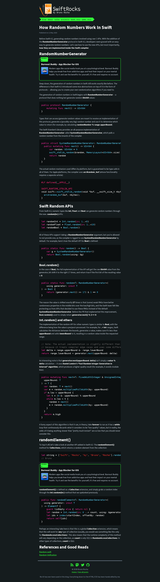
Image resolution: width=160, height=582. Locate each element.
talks (57, 19)
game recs (86, 19)
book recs (75, 19)
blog (44, 19)
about (50, 19)
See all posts (83, 572)
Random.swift (45, 552)
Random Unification (48, 555)
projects (65, 19)
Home (74, 572)
